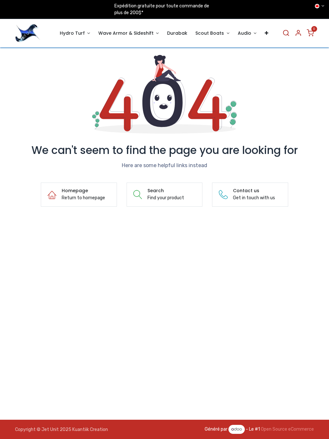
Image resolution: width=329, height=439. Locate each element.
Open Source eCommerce (287, 429)
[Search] (285, 33)
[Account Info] (298, 33)
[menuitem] (75, 33)
